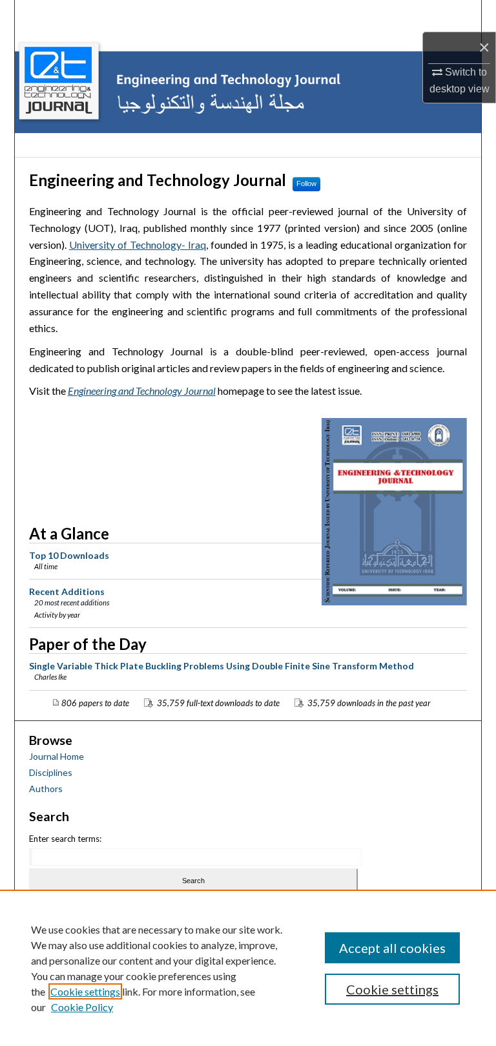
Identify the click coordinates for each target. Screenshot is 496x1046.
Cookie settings (85, 991)
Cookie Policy (82, 1007)
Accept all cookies (392, 948)
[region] (248, 968)
